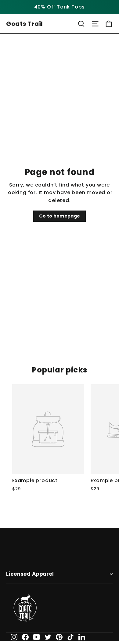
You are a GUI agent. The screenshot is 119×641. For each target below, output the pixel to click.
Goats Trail (24, 23)
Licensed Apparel (30, 574)
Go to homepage (59, 216)
